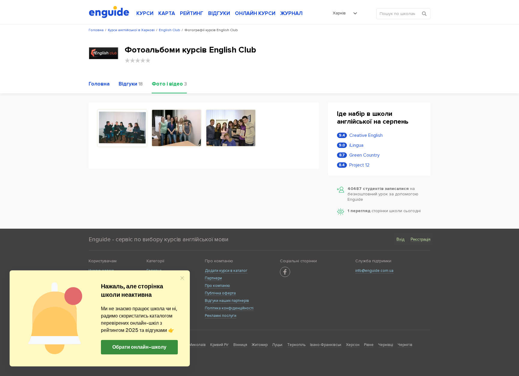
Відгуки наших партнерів (227, 300)
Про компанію (217, 285)
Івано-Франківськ (325, 344)
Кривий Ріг (219, 344)
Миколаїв (197, 344)
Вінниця (240, 344)
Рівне (369, 344)
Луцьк (277, 344)
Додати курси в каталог (226, 270)
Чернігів (405, 344)
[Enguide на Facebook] (285, 272)
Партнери (213, 278)
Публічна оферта (220, 293)
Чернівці (385, 344)
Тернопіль (296, 344)
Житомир (260, 344)
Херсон (353, 344)
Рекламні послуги (220, 315)
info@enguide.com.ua (374, 270)
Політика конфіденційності (229, 308)
